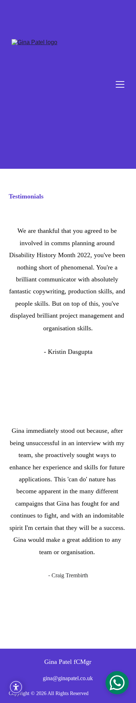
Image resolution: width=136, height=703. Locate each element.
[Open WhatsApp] (117, 682)
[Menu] (120, 84)
